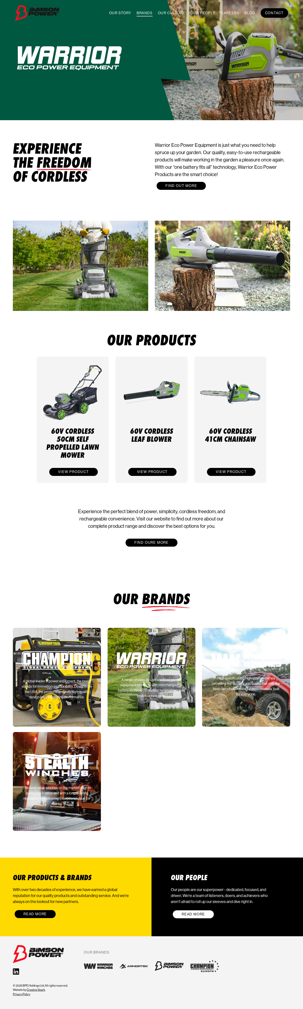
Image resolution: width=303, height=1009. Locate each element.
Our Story (120, 13)
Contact (274, 13)
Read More (35, 914)
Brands (145, 13)
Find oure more (151, 542)
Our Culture (171, 13)
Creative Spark (36, 989)
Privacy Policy (21, 994)
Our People (203, 13)
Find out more (181, 186)
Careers (230, 13)
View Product (73, 472)
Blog (249, 13)
